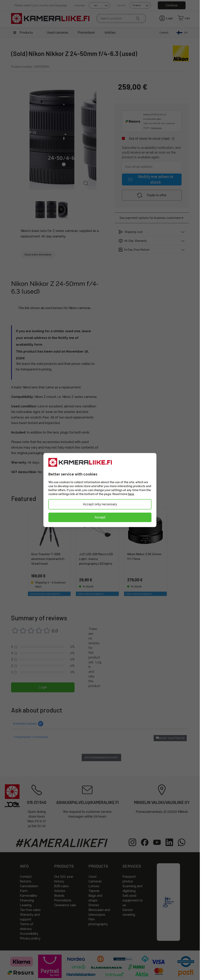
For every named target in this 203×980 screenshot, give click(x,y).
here (131, 494)
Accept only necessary (100, 504)
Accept (100, 517)
